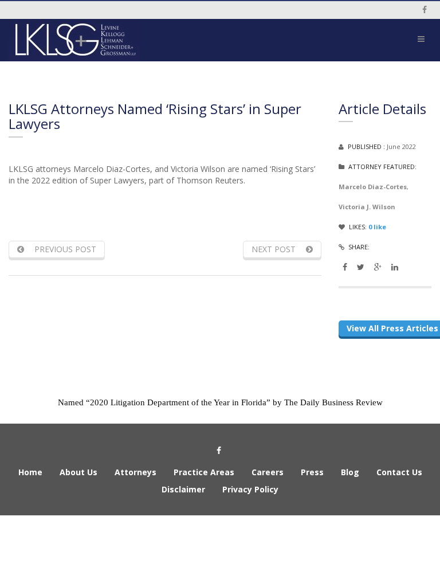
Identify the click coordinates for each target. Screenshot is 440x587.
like (377, 226)
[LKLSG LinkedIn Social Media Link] (394, 267)
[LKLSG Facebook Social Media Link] (345, 267)
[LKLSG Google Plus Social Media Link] (378, 267)
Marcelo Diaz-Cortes (373, 186)
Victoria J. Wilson (367, 206)
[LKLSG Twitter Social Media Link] (360, 267)
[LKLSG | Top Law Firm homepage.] (110, 40)
